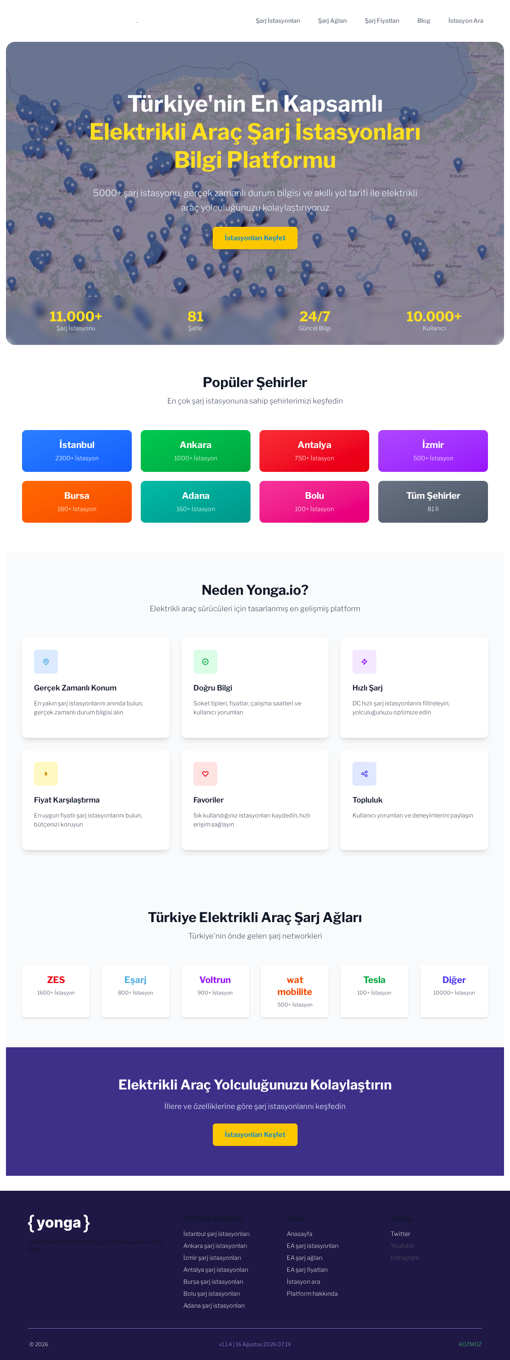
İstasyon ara (303, 1281)
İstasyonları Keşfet (255, 238)
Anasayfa (299, 1233)
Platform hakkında (312, 1293)
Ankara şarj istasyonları (215, 1245)
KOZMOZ (470, 1344)
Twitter (400, 1233)
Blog (423, 20)
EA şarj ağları (305, 1257)
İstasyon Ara (465, 20)
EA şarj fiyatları (307, 1269)
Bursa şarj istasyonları (213, 1281)
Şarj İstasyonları (278, 20)
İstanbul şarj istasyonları (216, 1233)
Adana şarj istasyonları (214, 1305)
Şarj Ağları (332, 20)
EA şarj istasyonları (313, 1245)
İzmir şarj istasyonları (212, 1257)
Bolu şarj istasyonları (211, 1293)
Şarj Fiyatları (382, 20)
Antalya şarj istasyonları (215, 1269)
